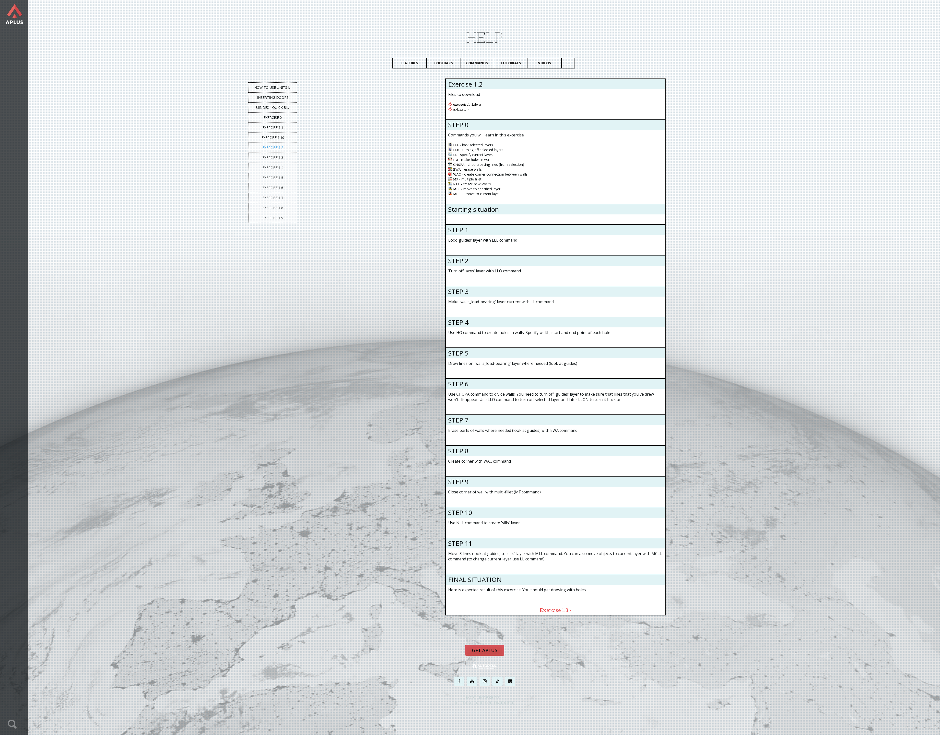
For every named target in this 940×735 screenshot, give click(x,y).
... (568, 63)
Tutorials (511, 63)
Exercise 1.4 (272, 167)
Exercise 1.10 (272, 137)
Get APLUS (484, 650)
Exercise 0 (273, 117)
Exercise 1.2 (272, 147)
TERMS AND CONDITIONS (502, 712)
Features (409, 63)
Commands (477, 63)
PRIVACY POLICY (476, 712)
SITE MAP (525, 712)
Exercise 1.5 (272, 177)
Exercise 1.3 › (555, 610)
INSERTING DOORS (272, 97)
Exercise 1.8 (272, 207)
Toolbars (443, 63)
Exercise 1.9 (272, 217)
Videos (544, 63)
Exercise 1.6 (272, 187)
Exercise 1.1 (272, 127)
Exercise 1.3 (272, 157)
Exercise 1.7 (272, 197)
